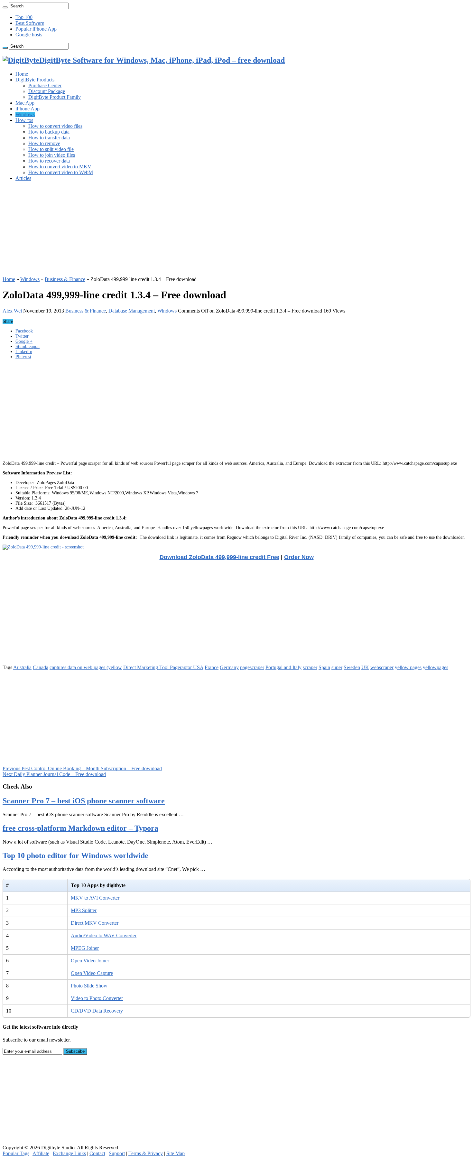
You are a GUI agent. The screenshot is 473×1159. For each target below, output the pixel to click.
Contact (97, 1153)
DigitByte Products (34, 79)
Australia (22, 667)
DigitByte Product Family (54, 97)
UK (365, 667)
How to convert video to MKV (59, 166)
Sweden (352, 667)
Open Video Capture (92, 973)
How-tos (24, 120)
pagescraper (252, 667)
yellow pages (408, 667)
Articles (23, 178)
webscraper (382, 667)
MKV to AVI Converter (95, 898)
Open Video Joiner (90, 960)
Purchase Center (44, 85)
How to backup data (49, 132)
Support (117, 1153)
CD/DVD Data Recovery (97, 1011)
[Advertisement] (196, 231)
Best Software (29, 23)
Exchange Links (69, 1153)
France (211, 667)
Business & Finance (65, 279)
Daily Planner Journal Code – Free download (54, 774)
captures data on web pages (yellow (86, 667)
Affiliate (40, 1153)
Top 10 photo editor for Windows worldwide (75, 855)
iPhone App (27, 108)
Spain (324, 667)
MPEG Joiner (85, 948)
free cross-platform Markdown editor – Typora (80, 828)
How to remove (44, 143)
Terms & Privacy (145, 1153)
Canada (40, 667)
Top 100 (23, 17)
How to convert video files (55, 126)
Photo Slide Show (89, 985)
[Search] (5, 7)
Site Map (175, 1153)
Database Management (131, 310)
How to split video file (51, 149)
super (336, 667)
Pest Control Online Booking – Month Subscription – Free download (82, 768)
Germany (229, 667)
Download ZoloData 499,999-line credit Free (219, 557)
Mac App (24, 103)
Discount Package (46, 91)
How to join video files (51, 155)
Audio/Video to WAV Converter (103, 935)
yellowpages (435, 667)
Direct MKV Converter (94, 923)
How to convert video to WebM (60, 172)
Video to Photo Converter (97, 998)
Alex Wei (13, 310)
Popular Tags (16, 1153)
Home (21, 74)
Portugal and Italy (283, 667)
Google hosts (28, 34)
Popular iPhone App (36, 29)
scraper (310, 667)
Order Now (299, 557)
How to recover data (49, 161)
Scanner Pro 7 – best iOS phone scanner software (84, 801)
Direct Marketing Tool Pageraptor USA (163, 667)
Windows (25, 114)
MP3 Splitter (84, 910)
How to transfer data (49, 137)
